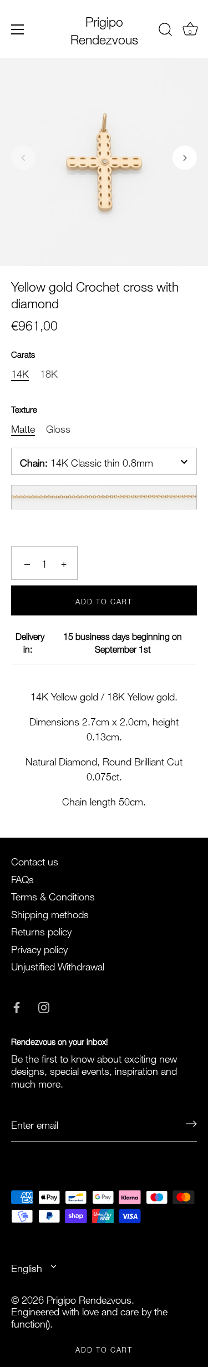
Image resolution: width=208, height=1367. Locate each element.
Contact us (34, 860)
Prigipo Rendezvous (104, 29)
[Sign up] (191, 1124)
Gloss (58, 428)
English (26, 1267)
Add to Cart (104, 1348)
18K (49, 373)
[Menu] (18, 29)
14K (20, 373)
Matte (23, 428)
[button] (23, 158)
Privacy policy (39, 948)
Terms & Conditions (53, 895)
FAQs (22, 878)
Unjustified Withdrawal (57, 965)
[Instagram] (43, 1005)
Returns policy (41, 930)
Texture (24, 408)
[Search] (165, 31)
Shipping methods (50, 913)
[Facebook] (16, 1005)
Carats (23, 353)
